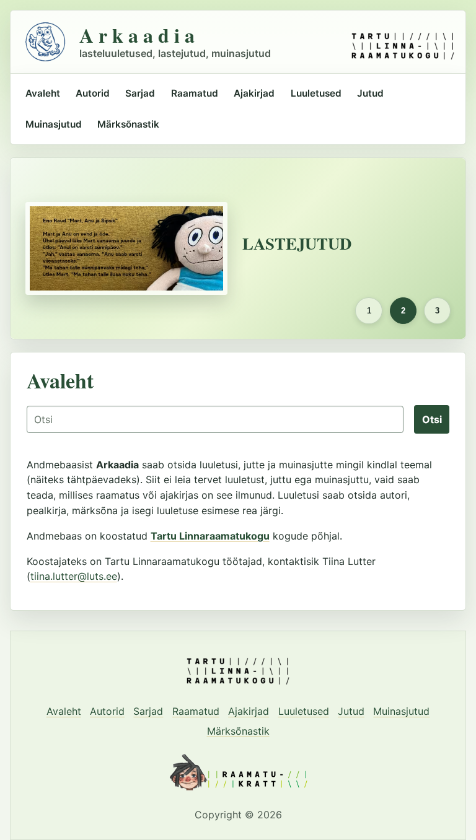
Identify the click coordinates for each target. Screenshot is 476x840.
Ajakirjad (254, 93)
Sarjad (140, 93)
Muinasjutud (53, 124)
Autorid (93, 93)
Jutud (370, 93)
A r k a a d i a (137, 35)
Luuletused (316, 93)
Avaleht (42, 93)
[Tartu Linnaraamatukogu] (402, 41)
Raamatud (194, 93)
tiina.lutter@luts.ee (73, 576)
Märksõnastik (128, 124)
